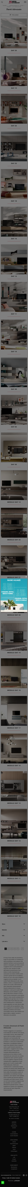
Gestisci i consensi (15, 1178)
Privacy (4, 1178)
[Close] (26, 577)
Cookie (8, 1178)
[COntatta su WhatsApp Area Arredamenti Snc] (2, 1182)
